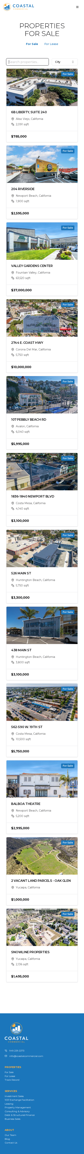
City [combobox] (57, 62)
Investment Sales (14, 1096)
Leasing (9, 1103)
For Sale (32, 44)
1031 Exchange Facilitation (19, 1099)
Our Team (10, 1135)
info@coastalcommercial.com (26, 1056)
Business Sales (12, 1118)
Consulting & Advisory (17, 1111)
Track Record (12, 1079)
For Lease (51, 44)
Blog (7, 1138)
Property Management (18, 1107)
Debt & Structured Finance (20, 1115)
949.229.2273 (16, 1050)
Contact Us (11, 1142)
